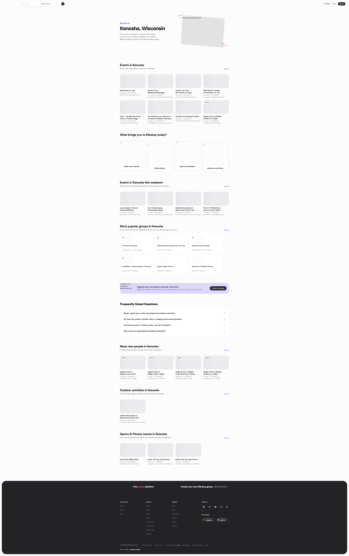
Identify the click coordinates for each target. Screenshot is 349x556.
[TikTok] (227, 507)
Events (148, 510)
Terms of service (147, 545)
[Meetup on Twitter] (210, 507)
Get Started (220, 487)
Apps (173, 522)
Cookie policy (186, 545)
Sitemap (148, 534)
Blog (173, 510)
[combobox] (50, 4)
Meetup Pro (175, 514)
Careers (174, 518)
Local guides (150, 526)
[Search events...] (62, 3)
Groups (148, 506)
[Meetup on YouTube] (215, 507)
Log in (122, 510)
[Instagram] (221, 507)
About (174, 506)
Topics (148, 514)
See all (226, 69)
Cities (148, 518)
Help (121, 514)
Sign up (122, 506)
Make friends (150, 530)
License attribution (197, 545)
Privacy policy (159, 545)
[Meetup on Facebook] (204, 507)
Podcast (174, 526)
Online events (150, 522)
